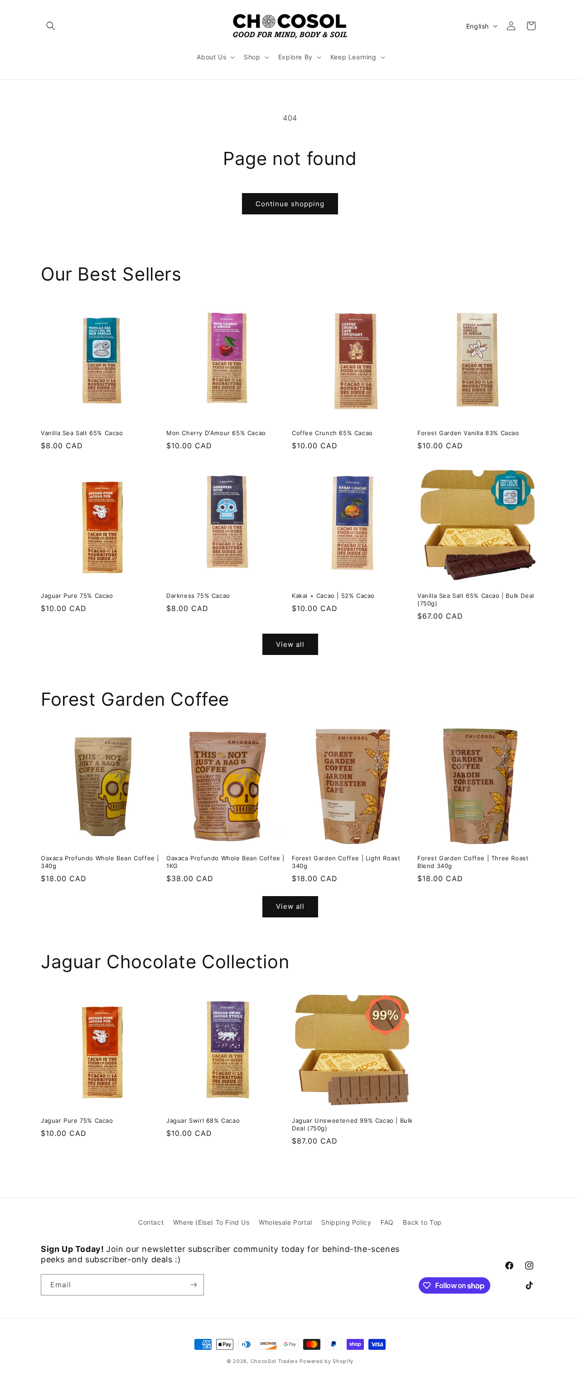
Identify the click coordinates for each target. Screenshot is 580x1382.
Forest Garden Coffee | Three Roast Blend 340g (472, 861)
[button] (51, 26)
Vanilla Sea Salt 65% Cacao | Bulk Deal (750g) (475, 599)
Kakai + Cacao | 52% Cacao (333, 595)
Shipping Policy (346, 1222)
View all (290, 644)
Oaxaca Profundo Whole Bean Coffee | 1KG (225, 861)
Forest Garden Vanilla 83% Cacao (468, 432)
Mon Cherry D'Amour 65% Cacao (216, 432)
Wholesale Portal (285, 1222)
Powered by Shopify (326, 1361)
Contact (151, 1222)
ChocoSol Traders (274, 1361)
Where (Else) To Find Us (211, 1222)
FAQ (387, 1222)
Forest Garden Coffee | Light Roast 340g (346, 861)
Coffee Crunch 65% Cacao (332, 432)
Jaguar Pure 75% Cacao (77, 595)
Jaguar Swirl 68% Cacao (203, 1120)
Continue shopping (290, 203)
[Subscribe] (193, 1284)
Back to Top (422, 1222)
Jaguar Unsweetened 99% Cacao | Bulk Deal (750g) (352, 1124)
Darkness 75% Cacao (198, 595)
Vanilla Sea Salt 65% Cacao (82, 432)
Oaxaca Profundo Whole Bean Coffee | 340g (100, 861)
